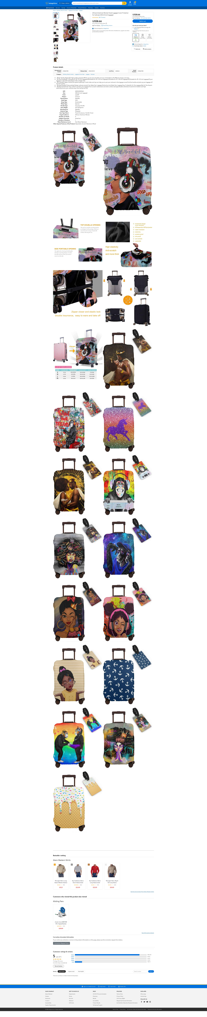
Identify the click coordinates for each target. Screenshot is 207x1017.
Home (54, 10)
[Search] (124, 3)
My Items (102, 7)
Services (58, 7)
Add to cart (142, 21)
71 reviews (103, 17)
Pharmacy (90, 7)
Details (144, 46)
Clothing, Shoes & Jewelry (62, 10)
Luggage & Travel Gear (73, 10)
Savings (63, 7)
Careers (96, 7)
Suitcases (93, 74)
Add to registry (147, 49)
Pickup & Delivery (82, 7)
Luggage (80, 10)
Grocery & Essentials (71, 7)
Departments (51, 7)
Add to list (138, 49)
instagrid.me (106, 28)
